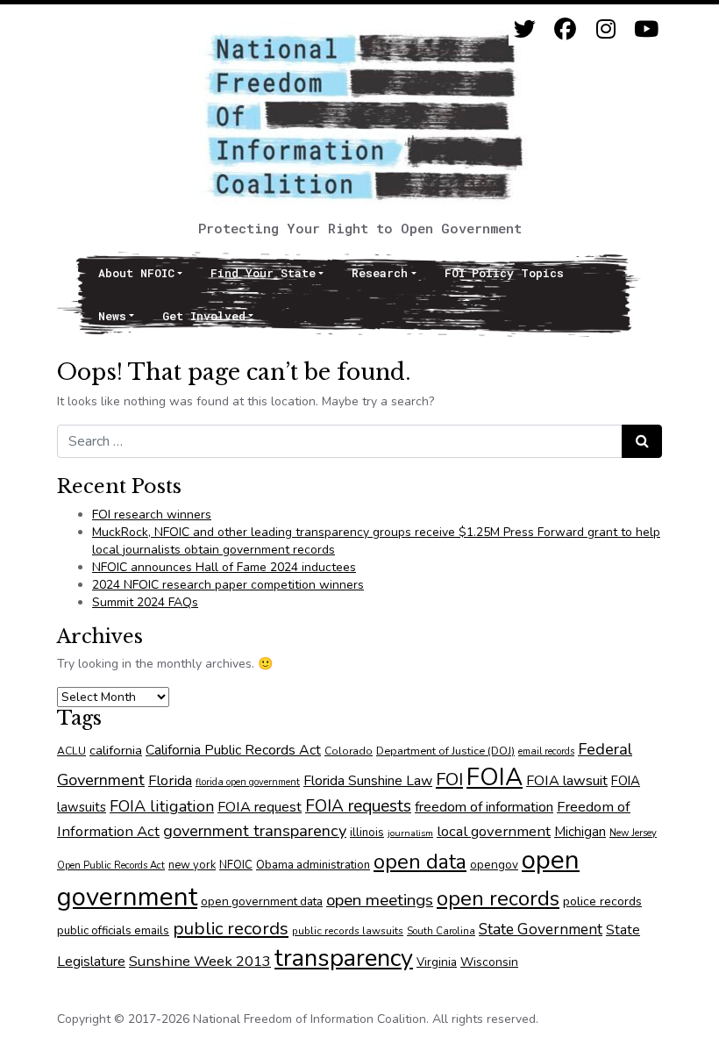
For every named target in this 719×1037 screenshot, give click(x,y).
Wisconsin (489, 962)
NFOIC (236, 865)
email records (546, 751)
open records (498, 898)
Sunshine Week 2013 (200, 961)
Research (380, 273)
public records (230, 928)
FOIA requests (358, 806)
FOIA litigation (162, 806)
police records (602, 901)
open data (420, 861)
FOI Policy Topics (504, 273)
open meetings (379, 900)
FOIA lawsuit (567, 780)
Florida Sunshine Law (367, 780)
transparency (343, 958)
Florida (170, 780)
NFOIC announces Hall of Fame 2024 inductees (224, 567)
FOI (449, 779)
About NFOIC (136, 273)
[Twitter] (525, 29)
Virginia (436, 962)
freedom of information (484, 807)
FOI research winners (151, 514)
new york (192, 865)
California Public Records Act (233, 750)
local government (494, 831)
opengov (494, 864)
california (115, 750)
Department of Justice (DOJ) (445, 750)
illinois (367, 832)
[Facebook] (565, 29)
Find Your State (263, 273)
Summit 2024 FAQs (145, 602)
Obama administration (313, 865)
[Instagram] (605, 29)
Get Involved (204, 316)
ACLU (71, 751)
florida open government (248, 782)
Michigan (580, 831)
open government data (262, 901)
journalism (410, 833)
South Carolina (441, 931)
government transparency (254, 830)
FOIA (494, 777)
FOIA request (259, 807)
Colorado (348, 751)
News (112, 316)
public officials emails (113, 931)
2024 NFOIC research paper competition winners (228, 584)
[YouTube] (646, 29)
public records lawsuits (347, 931)
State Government (540, 929)
